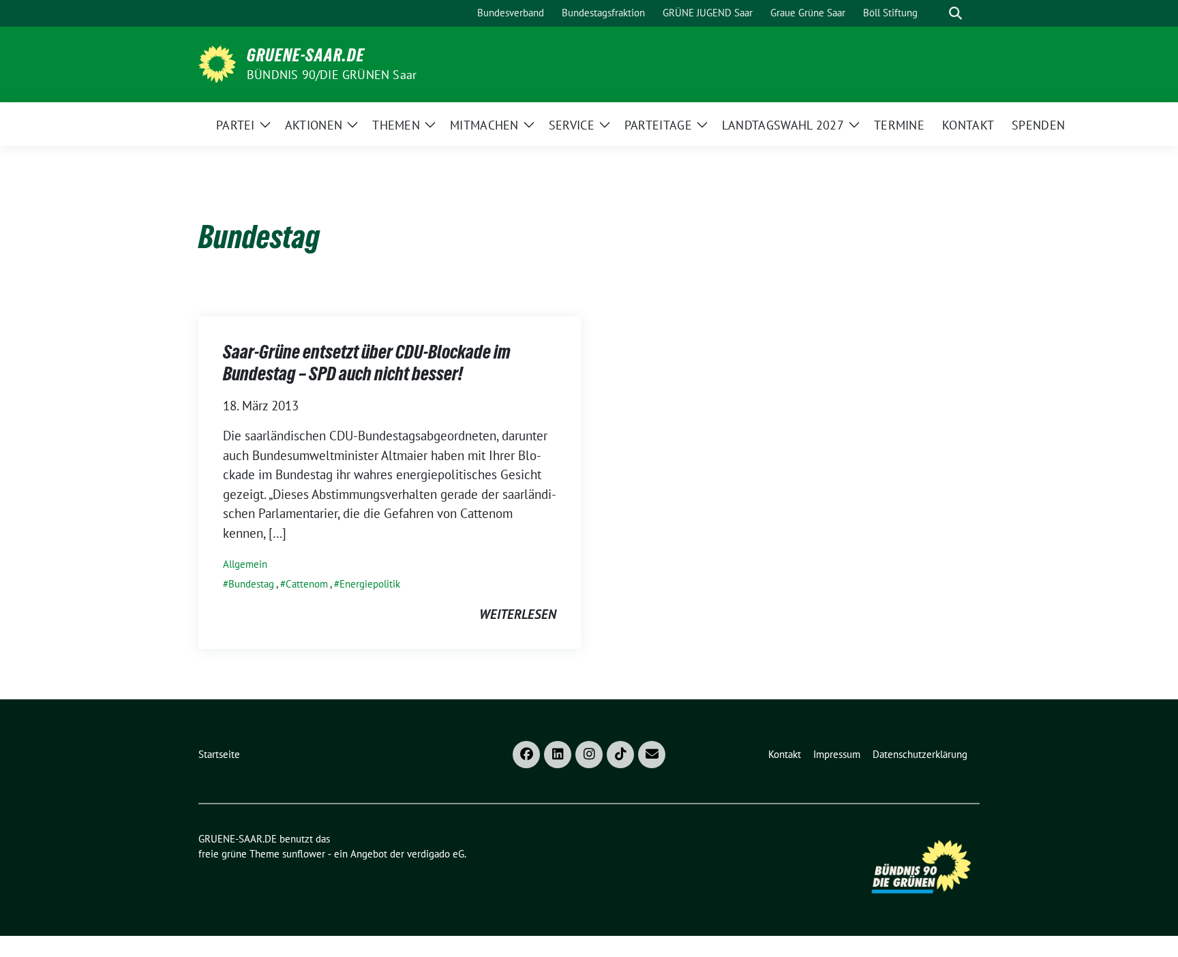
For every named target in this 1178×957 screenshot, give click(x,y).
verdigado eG (435, 853)
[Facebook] (526, 754)
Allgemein (245, 564)
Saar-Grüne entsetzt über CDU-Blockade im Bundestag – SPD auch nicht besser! (367, 362)
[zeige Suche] (955, 13)
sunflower (303, 853)
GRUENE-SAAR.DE (306, 55)
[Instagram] (589, 754)
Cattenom (307, 583)
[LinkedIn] (557, 754)
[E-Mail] (651, 754)
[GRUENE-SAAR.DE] (217, 63)
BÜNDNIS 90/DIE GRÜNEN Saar (332, 74)
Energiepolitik (369, 583)
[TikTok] (620, 754)
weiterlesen (517, 614)
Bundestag (251, 583)
